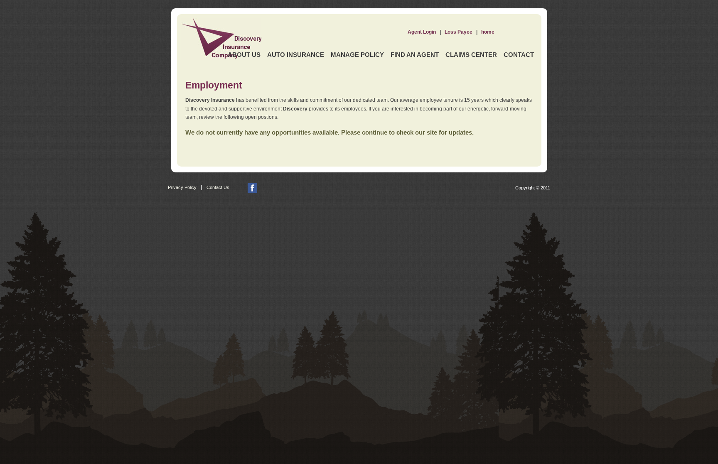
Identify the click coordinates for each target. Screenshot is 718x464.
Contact (519, 54)
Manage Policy (357, 54)
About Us (244, 54)
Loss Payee (458, 32)
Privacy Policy (182, 187)
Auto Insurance (295, 54)
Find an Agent (415, 54)
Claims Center (471, 54)
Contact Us (218, 187)
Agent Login (422, 32)
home (487, 32)
